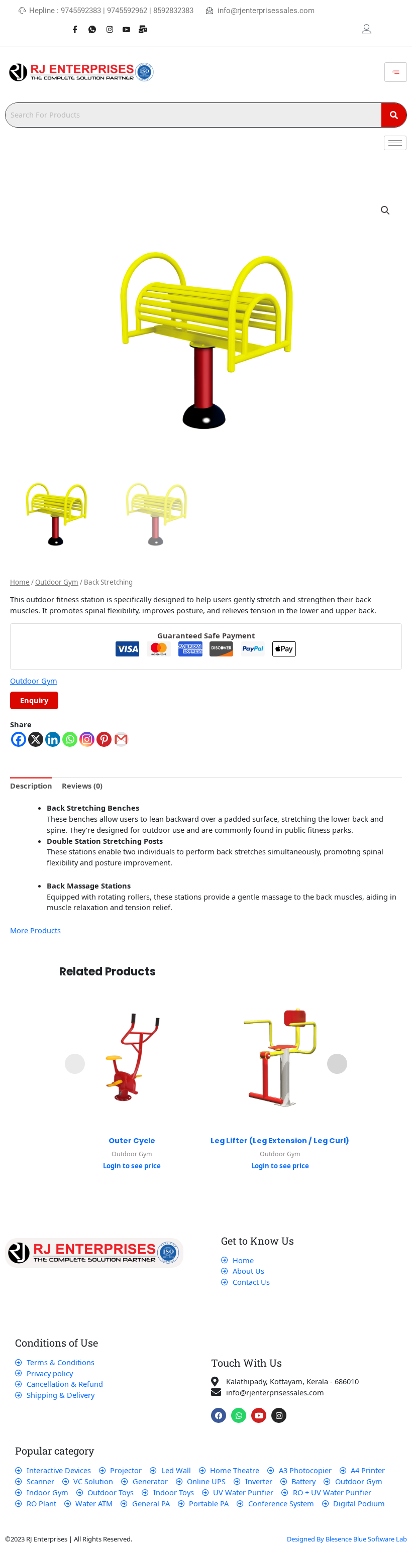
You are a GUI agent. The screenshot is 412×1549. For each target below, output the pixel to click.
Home (20, 582)
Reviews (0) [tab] (82, 786)
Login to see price (132, 1165)
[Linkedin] (52, 739)
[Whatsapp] (88, 24)
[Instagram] (105, 24)
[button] (385, 210)
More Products (35, 930)
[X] (35, 739)
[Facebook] (71, 24)
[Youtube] (122, 24)
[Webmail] (139, 24)
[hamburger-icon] (395, 72)
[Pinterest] (104, 739)
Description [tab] (31, 786)
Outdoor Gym (56, 582)
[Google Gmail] (121, 739)
